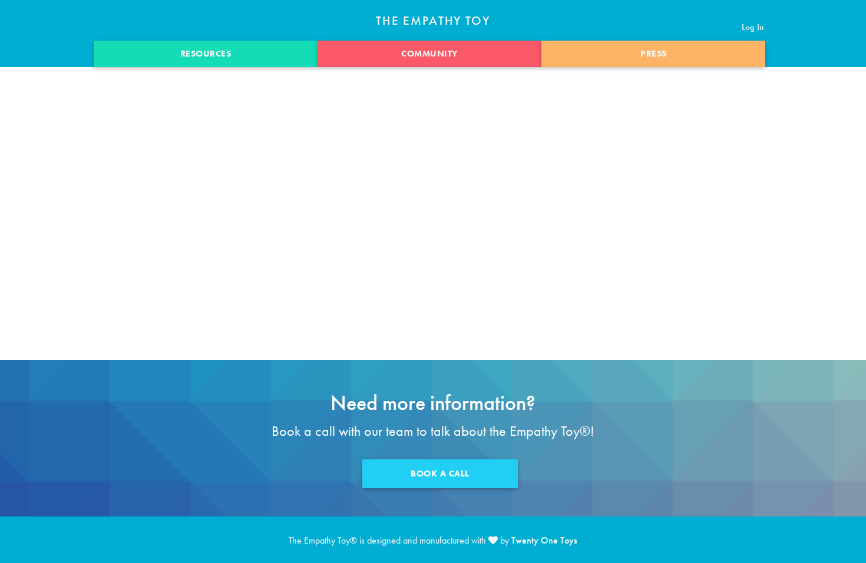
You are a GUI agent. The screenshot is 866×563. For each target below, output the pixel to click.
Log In (752, 27)
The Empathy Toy (433, 21)
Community (429, 53)
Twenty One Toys (544, 540)
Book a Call (440, 473)
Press (653, 53)
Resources (206, 53)
